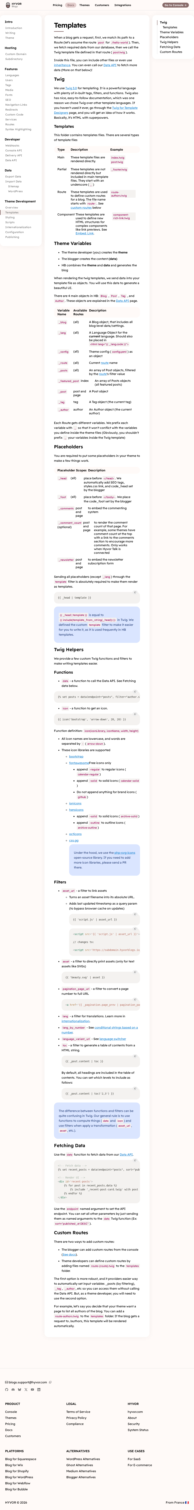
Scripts (10, 222)
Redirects (11, 109)
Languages (12, 75)
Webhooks (12, 145)
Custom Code (14, 114)
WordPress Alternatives (83, 1459)
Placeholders (68, 446)
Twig (59, 79)
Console (11, 1412)
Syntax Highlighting (18, 129)
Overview (11, 207)
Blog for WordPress (19, 1477)
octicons (75, 834)
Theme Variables (72, 243)
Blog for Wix (14, 1465)
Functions (63, 672)
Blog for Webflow (17, 1483)
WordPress (15, 191)
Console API (13, 150)
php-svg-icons (124, 853)
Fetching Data (69, 1145)
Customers (13, 1436)
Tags (8, 85)
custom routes (81, 207)
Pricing (10, 1424)
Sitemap (13, 186)
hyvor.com (135, 1412)
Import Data (13, 181)
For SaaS (134, 1459)
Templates (12, 212)
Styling (10, 217)
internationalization (76, 1021)
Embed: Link (85, 233)
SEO (8, 99)
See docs (69, 1254)
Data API (11, 160)
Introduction (13, 28)
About (132, 1418)
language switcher (112, 1039)
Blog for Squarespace (20, 1459)
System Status (138, 1430)
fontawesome (79, 763)
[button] (57, 5)
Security (134, 1424)
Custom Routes (71, 1232)
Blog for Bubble (16, 1489)
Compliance (75, 1424)
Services (11, 119)
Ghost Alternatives (79, 1465)
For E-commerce (140, 1465)
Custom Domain (15, 54)
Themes (10, 1418)
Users (9, 80)
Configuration (14, 232)
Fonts (9, 95)
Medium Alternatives (81, 1471)
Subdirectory (14, 59)
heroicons (76, 810)
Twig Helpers (69, 649)
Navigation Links (16, 104)
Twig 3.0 (71, 88)
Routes (10, 124)
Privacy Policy (76, 1418)
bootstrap (76, 756)
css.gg (73, 840)
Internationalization (18, 227)
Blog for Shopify (17, 1471)
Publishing (12, 237)
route (105, 363)
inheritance (62, 65)
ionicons (75, 803)
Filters (60, 881)
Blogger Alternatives (81, 1477)
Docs (9, 1430)
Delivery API (13, 155)
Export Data (13, 176)
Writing (10, 33)
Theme (9, 38)
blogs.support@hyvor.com (28, 1382)
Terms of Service (78, 1412)
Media (9, 90)
